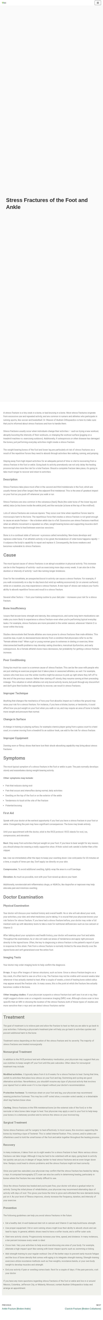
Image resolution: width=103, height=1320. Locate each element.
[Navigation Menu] (98, 3)
